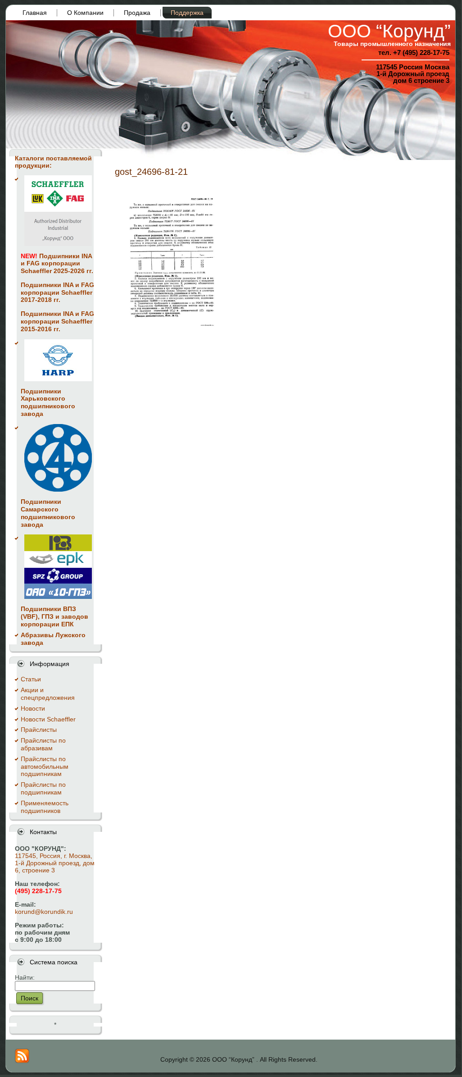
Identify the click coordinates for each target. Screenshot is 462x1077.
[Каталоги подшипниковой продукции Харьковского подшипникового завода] (58, 360)
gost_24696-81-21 (151, 172)
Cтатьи (31, 679)
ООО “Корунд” (389, 31)
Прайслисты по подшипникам (43, 788)
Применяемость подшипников (44, 806)
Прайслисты (39, 729)
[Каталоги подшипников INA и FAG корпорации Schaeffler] (58, 210)
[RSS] (22, 1056)
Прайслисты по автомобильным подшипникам (44, 766)
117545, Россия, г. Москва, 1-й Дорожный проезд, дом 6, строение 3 (55, 863)
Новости (33, 708)
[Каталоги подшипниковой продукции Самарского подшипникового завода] (58, 458)
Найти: (25, 977)
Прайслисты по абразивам (43, 744)
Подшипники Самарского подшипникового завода (48, 513)
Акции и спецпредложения (48, 693)
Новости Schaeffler (48, 719)
